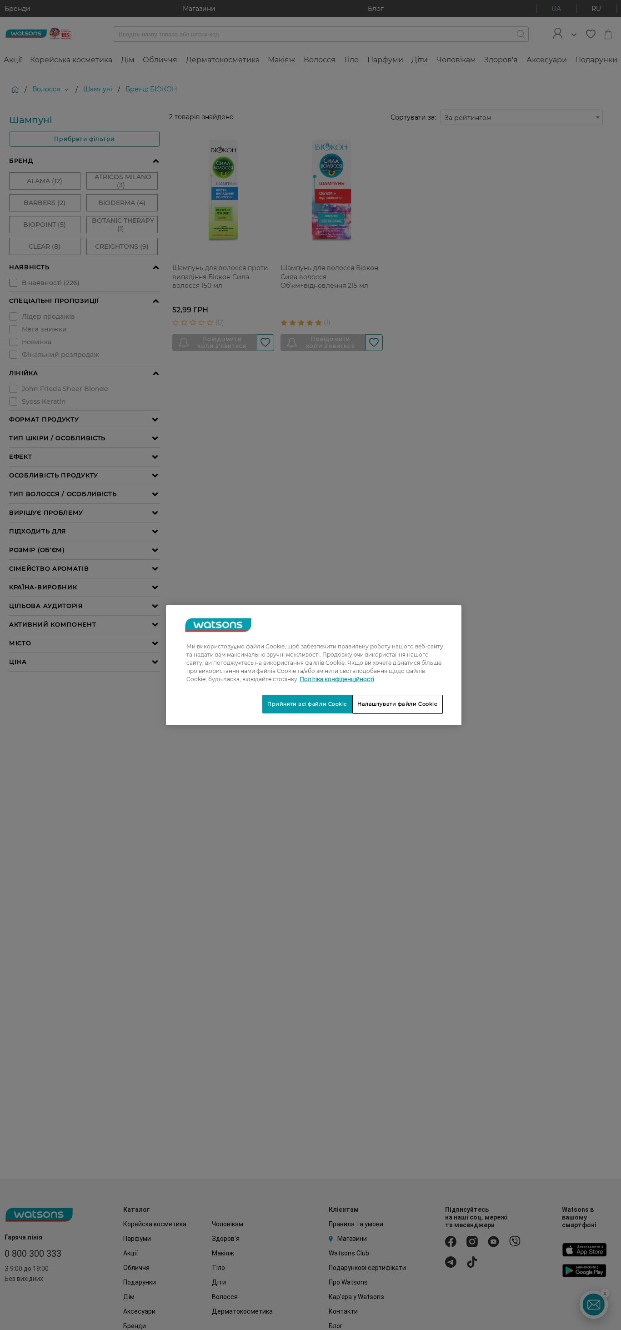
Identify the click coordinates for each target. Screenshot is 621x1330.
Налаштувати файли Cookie (397, 704)
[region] (313, 665)
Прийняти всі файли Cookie (307, 704)
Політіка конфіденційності (337, 679)
